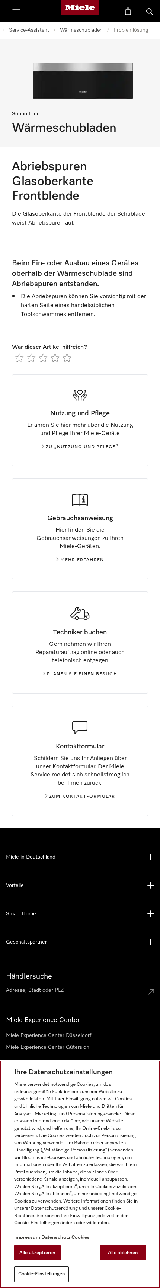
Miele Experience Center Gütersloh (47, 1047)
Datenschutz (55, 1237)
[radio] (19, 357)
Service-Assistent (29, 30)
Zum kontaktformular (82, 796)
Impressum (27, 1237)
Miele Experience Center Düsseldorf (48, 1035)
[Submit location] (151, 992)
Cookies (80, 1237)
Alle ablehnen (123, 1252)
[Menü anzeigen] (16, 11)
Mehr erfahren (82, 560)
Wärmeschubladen (81, 30)
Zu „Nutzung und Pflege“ (82, 447)
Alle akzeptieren (37, 1252)
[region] (80, 1174)
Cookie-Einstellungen (41, 1274)
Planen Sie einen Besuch (82, 674)
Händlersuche (29, 976)
